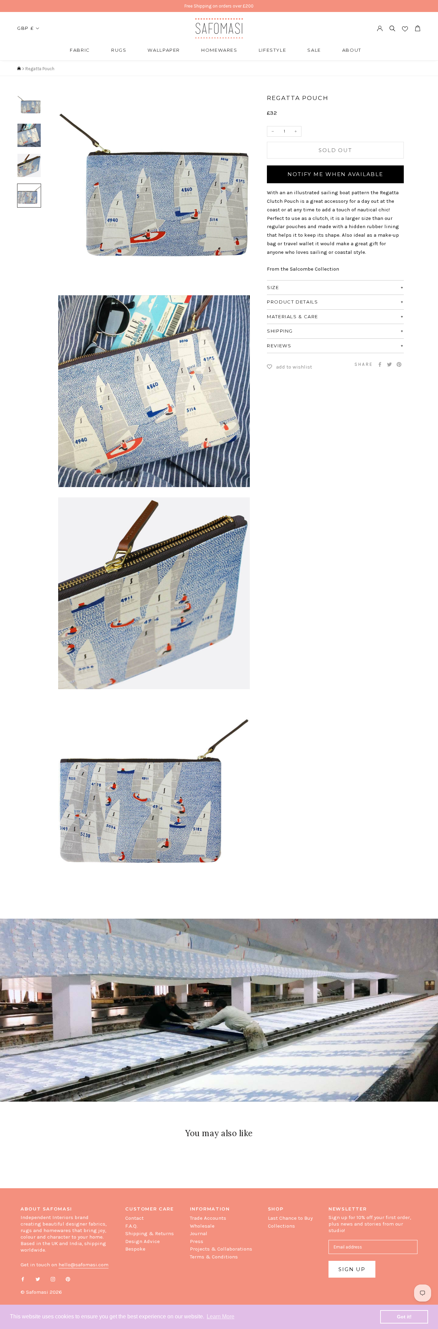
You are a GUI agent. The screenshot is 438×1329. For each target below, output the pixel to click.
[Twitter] (389, 364)
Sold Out (335, 150)
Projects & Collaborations (221, 1249)
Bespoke (135, 1249)
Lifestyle (272, 50)
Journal (198, 1233)
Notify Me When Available (335, 174)
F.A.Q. (131, 1226)
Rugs (119, 50)
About (351, 50)
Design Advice (142, 1241)
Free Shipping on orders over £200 (219, 6)
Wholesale (202, 1226)
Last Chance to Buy (290, 1218)
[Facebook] (379, 364)
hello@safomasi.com (83, 1265)
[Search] (392, 28)
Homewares (219, 50)
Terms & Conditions (214, 1257)
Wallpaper (163, 50)
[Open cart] (417, 28)
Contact (134, 1218)
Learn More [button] (220, 1316)
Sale (314, 50)
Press (196, 1241)
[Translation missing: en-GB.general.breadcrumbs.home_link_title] (19, 68)
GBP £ (25, 28)
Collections (281, 1226)
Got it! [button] (404, 1316)
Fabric (80, 50)
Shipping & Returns (149, 1233)
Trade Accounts (208, 1218)
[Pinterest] (399, 364)
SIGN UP (351, 1269)
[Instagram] (53, 1278)
